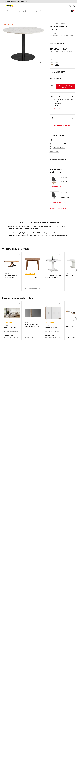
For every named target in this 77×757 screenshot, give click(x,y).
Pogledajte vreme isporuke (62, 109)
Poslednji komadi (56, 43)
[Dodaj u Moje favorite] (52, 86)
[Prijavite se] (66, 6)
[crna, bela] (57, 63)
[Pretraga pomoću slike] (72, 11)
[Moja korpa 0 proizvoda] (74, 6)
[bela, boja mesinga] (52, 63)
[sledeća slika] (75, 270)
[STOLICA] (54, 180)
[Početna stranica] (3, 19)
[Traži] (4, 11)
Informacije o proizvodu (58, 160)
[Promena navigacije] (3, 6)
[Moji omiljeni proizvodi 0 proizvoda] (70, 6)
